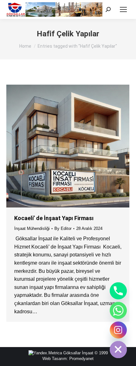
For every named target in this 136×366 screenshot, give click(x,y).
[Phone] (118, 290)
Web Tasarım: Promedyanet (68, 358)
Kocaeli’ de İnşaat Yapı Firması (54, 218)
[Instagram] (118, 330)
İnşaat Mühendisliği (32, 228)
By (62, 228)
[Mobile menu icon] (123, 9)
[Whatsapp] (118, 310)
